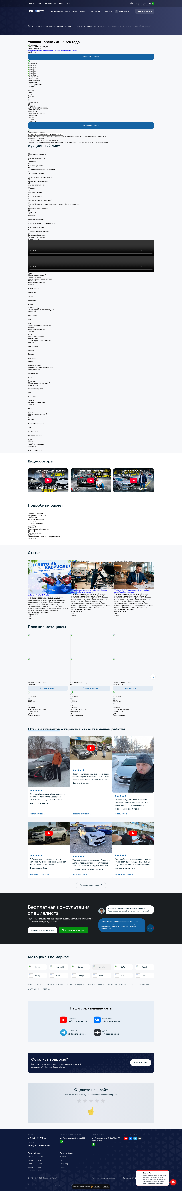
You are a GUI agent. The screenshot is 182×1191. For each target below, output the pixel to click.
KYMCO (101, 985)
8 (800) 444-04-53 (143, 3)
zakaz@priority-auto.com (39, 1145)
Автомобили (56, 11)
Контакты (108, 11)
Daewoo (63, 1167)
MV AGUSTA (120, 985)
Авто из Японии (35, 3)
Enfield (132, 985)
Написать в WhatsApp (75, 930)
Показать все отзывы (89, 885)
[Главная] (29, 26)
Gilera (69, 985)
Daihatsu (41, 1171)
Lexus (40, 1164)
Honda (30, 1164)
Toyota (30, 1157)
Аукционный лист (35, 51)
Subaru (40, 1157)
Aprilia (31, 985)
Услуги (82, 11)
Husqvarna (80, 985)
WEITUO (46, 989)
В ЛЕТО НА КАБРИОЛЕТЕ (38, 595)
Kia (61, 1160)
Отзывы (73, 51)
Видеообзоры (48, 51)
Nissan (30, 1160)
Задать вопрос (140, 1063)
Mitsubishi (31, 1171)
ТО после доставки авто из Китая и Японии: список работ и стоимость (89, 591)
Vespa (110, 985)
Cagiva (59, 985)
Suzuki (40, 1160)
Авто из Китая (64, 3)
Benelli (41, 985)
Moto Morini (34, 989)
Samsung (63, 1171)
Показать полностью (36, 237)
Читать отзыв (36, 814)
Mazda (30, 1167)
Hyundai (63, 1157)
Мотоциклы (70, 11)
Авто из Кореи (50, 3)
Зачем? (97, 1186)
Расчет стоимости (62, 51)
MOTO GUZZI (144, 985)
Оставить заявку (91, 57)
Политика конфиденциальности (104, 1178)
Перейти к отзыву (80, 814)
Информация (95, 11)
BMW (40, 1167)
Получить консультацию (42, 930)
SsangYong (64, 1164)
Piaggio (91, 985)
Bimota (50, 985)
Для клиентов (124, 11)
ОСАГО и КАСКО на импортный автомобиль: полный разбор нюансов (132, 591)
